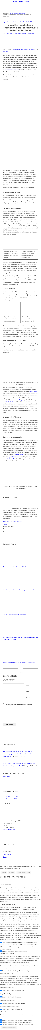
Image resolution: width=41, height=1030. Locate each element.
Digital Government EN (9, 22)
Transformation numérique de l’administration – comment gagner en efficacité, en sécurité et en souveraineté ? (18, 753)
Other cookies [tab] (4, 1012)
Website (19, 521)
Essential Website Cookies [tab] (7, 904)
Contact (5, 857)
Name (28, 685)
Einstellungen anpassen (23, 872)
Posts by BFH (7, 776)
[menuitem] (15, 1)
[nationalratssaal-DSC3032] (18, 43)
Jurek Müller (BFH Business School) (16, 34)
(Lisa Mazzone (13, 457)
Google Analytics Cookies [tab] (7, 953)
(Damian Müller (19, 454)
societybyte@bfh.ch (9, 829)
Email (28, 691)
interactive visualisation (12, 70)
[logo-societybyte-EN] (17, 6)
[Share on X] (5, 529)
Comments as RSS (11, 799)
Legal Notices (7, 854)
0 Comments (30, 34)
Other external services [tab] (6, 973)
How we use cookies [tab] (5, 885)
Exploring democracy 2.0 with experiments (15, 615)
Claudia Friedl (9, 402)
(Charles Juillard (10, 459)
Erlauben (4, 872)
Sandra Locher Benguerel (17, 400)
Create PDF (6, 525)
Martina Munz (33, 391)
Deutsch (15, 1)
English (21, 1)
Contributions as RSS (12, 797)
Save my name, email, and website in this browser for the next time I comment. (19, 705)
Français (27, 1)
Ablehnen (11, 872)
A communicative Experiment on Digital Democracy (17, 567)
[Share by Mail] (5, 534)
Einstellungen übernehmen (9, 1027)
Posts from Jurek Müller (9, 521)
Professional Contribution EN (24, 22)
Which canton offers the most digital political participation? (19, 662)
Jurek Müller (6, 51)
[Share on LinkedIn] (5, 531)
